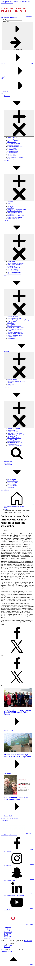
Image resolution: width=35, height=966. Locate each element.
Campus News (11, 430)
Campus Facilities (12, 444)
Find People (7, 930)
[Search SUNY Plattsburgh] (17, 458)
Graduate (9, 205)
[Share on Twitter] (17, 652)
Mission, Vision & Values (14, 438)
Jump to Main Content (15, 1)
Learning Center (11, 155)
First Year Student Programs (14, 335)
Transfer (9, 203)
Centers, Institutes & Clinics (14, 433)
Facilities (9, 382)
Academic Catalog (12, 149)
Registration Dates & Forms (14, 212)
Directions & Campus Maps (14, 445)
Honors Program (11, 148)
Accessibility (7, 933)
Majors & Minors (12, 137)
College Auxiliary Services (14, 442)
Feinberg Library (12, 154)
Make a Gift (7, 463)
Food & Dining (11, 321)
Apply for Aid (11, 266)
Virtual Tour (10, 323)
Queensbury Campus (13, 145)
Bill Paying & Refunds (13, 267)
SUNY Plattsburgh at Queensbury (16, 435)
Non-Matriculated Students (14, 211)
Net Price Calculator (12, 269)
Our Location (11, 324)
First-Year (10, 201)
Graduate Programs (12, 140)
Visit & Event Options (13, 218)
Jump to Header (5, 1)
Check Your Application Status (15, 215)
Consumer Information (13, 441)
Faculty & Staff (11, 484)
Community (10, 487)
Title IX (6, 935)
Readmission (10, 208)
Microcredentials (11, 142)
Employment (7, 927)
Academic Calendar (12, 151)
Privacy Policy (8, 945)
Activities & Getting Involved (15, 318)
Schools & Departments (13, 143)
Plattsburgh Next (11, 436)
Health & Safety (11, 330)
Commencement (11, 336)
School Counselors (12, 482)
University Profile (12, 439)
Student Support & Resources (15, 333)
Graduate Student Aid (13, 270)
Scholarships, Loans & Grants (15, 263)
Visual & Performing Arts (14, 326)
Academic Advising (12, 152)
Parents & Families (12, 481)
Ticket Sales (10, 385)
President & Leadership (13, 428)
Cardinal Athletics (12, 379)
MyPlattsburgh (8, 461)
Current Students (11, 479)
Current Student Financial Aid (15, 272)
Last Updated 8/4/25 (6, 951)
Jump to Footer (26, 1)
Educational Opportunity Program (16, 209)
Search (4, 21)
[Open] (19, 123)
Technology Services (13, 159)
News (5, 507)
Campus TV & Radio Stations (15, 327)
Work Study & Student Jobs (14, 264)
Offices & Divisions (12, 431)
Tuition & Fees (11, 261)
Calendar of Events (12, 316)
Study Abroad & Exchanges (15, 157)
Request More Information (14, 217)
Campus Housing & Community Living (18, 320)
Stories (6, 509)
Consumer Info (8, 932)
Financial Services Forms (14, 274)
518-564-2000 (28, 941)
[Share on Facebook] (17, 639)
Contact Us (7, 947)
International (10, 206)
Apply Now (10, 214)
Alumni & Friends (12, 485)
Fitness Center (11, 384)
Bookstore (7, 938)
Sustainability (11, 338)
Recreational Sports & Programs (16, 381)
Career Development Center (15, 146)
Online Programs (12, 139)
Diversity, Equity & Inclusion (15, 329)
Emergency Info (8, 929)
